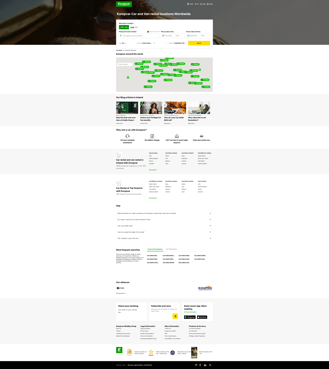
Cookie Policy (148, 365)
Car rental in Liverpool (200, 259)
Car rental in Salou (184, 255)
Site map (130, 365)
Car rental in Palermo (169, 259)
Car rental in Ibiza (152, 259)
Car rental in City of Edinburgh (153, 262)
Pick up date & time (167, 31)
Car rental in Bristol (168, 262)
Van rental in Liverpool (184, 262)
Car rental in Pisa (152, 255)
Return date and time (193, 31)
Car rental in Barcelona (169, 255)
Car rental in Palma (199, 255)
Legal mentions (138, 365)
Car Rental (119, 50)
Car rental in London (184, 259)
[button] (199, 69)
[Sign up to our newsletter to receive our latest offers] (175, 316)
